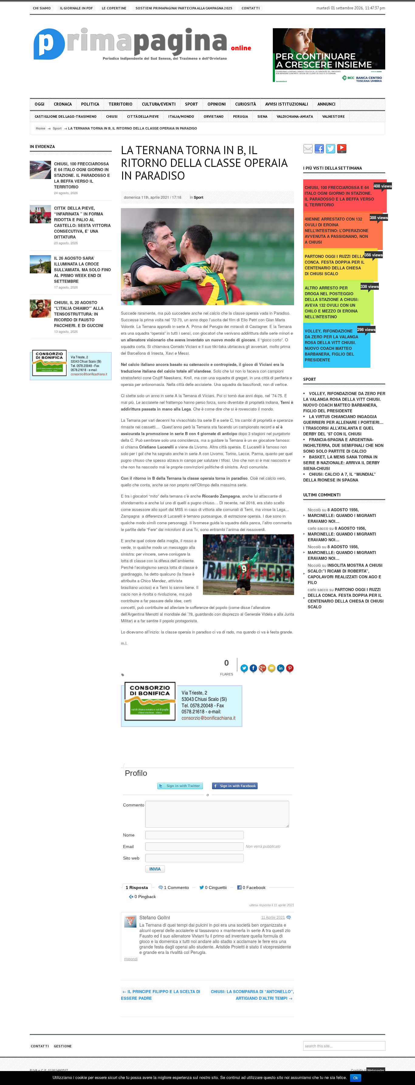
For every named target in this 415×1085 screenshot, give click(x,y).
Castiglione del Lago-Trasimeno (66, 116)
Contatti (251, 8)
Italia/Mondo (181, 116)
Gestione (63, 1046)
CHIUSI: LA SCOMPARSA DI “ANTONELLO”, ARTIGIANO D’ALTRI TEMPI (252, 995)
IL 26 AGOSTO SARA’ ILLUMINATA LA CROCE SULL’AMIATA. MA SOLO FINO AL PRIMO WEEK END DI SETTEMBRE (82, 269)
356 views (374, 255)
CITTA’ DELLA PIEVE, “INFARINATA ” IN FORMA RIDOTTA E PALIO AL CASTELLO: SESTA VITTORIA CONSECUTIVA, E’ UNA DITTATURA (82, 222)
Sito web (131, 858)
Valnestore (333, 116)
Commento (133, 805)
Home (40, 128)
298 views (366, 329)
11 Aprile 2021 (273, 917)
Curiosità (245, 104)
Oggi (39, 104)
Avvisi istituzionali (286, 104)
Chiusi (112, 116)
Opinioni (217, 104)
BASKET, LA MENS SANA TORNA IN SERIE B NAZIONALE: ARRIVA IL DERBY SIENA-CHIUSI (341, 462)
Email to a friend (272, 663)
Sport (191, 104)
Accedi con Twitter (180, 785)
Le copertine (114, 8)
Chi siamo (42, 8)
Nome (129, 835)
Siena (262, 116)
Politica (90, 104)
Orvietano (214, 116)
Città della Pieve (143, 116)
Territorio (120, 104)
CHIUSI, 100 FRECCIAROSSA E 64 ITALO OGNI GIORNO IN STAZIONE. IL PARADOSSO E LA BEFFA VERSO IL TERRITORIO (82, 175)
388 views (379, 217)
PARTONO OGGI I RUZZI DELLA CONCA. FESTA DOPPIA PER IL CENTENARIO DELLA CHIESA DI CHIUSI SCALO (335, 264)
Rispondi (131, 959)
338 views (370, 286)
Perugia (240, 116)
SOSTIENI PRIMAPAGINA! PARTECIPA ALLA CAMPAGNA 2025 (183, 8)
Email (128, 846)
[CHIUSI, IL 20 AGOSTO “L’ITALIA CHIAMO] (40, 308)
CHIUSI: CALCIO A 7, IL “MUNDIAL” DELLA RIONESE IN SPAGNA (339, 477)
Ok (355, 1078)
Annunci (326, 104)
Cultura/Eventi (159, 104)
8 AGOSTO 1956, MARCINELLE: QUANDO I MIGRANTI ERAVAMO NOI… (342, 515)
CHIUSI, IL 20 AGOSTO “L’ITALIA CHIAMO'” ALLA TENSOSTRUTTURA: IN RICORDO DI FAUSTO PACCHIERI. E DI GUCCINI (78, 313)
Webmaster (375, 1070)
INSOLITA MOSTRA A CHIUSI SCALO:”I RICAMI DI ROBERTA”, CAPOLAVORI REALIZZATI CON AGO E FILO (345, 573)
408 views (383, 186)
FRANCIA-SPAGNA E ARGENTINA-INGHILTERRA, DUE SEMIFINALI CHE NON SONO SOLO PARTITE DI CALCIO (343, 445)
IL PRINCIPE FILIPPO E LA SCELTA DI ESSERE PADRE (160, 995)
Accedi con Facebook (235, 785)
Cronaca (63, 104)
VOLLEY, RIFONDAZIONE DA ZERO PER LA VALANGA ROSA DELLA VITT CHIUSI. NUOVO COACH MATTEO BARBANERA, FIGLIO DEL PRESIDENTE (331, 345)
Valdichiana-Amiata (295, 116)
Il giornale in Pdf (76, 8)
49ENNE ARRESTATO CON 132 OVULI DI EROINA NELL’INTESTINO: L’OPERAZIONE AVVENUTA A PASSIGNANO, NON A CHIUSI (337, 230)
